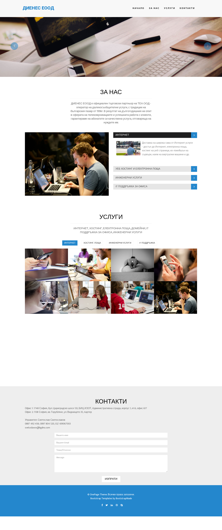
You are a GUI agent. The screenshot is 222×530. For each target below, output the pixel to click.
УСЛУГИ (169, 8)
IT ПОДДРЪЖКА (147, 243)
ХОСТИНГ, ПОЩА (92, 243)
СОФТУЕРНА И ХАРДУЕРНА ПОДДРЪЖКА (171, 293)
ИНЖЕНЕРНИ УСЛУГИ (129, 178)
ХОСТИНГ (124, 257)
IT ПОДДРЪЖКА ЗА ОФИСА (131, 187)
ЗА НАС (154, 8)
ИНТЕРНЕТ (122, 135)
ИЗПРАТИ (111, 479)
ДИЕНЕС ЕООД (38, 8)
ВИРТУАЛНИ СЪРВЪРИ (83, 258)
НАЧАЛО (138, 8)
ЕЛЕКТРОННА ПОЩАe (171, 258)
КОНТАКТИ (187, 8)
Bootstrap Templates (101, 498)
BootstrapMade (124, 498)
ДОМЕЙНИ (125, 289)
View (34, 276)
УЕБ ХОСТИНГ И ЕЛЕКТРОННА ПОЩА (138, 169)
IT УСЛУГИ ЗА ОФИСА (84, 291)
